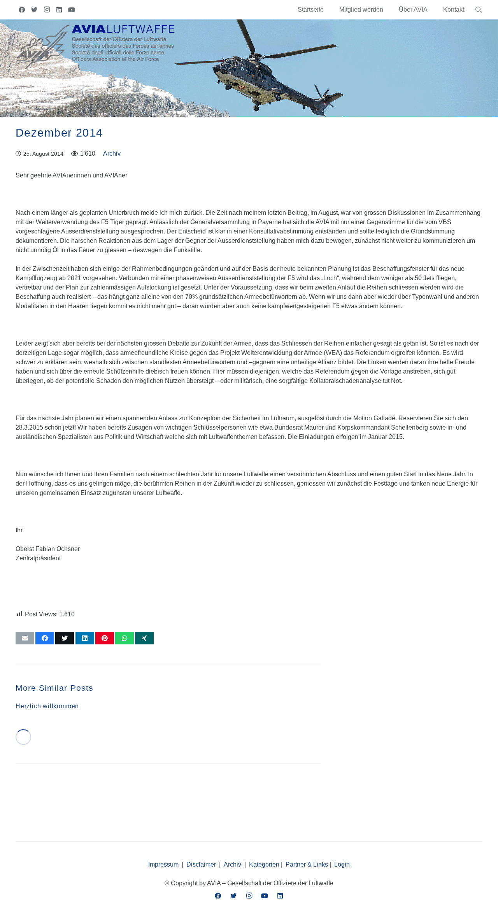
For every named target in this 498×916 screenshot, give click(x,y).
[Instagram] (46, 10)
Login (342, 864)
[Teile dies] (44, 638)
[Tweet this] (64, 638)
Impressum (163, 864)
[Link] (95, 46)
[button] (431, 9)
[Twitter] (34, 10)
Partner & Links (307, 864)
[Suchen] (479, 9)
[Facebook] (22, 10)
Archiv (112, 153)
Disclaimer (201, 864)
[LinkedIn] (59, 10)
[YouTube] (71, 10)
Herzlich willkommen (47, 706)
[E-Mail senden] (25, 638)
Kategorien (264, 864)
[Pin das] (104, 638)
